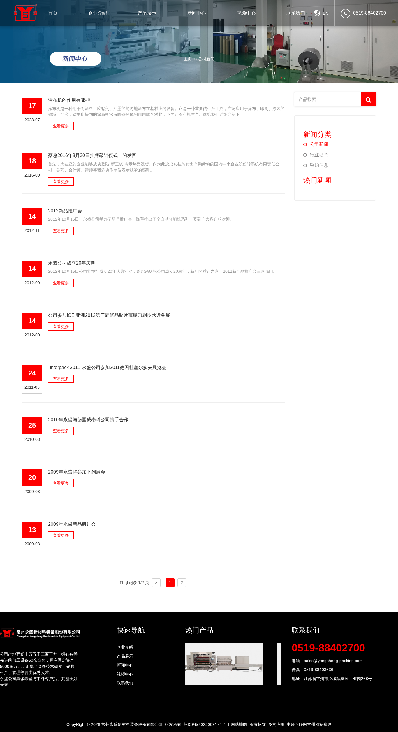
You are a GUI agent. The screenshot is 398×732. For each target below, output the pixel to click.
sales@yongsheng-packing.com (333, 660)
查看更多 (61, 126)
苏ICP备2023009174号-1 (207, 724)
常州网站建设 (319, 724)
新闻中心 (125, 665)
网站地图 (239, 724)
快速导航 (131, 630)
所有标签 (257, 724)
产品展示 (125, 656)
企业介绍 (125, 647)
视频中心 (125, 674)
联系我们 (125, 683)
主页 (188, 59)
